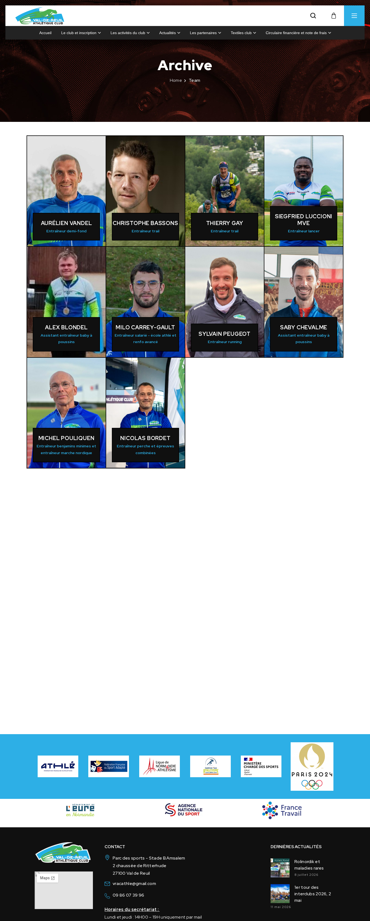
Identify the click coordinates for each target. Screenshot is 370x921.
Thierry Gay (224, 223)
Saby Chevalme (303, 327)
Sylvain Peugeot (225, 333)
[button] (313, 15)
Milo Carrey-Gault (145, 327)
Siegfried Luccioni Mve (303, 220)
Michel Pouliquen (66, 438)
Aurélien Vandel (66, 223)
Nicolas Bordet (145, 438)
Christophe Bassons (145, 223)
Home (176, 80)
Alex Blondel (66, 327)
